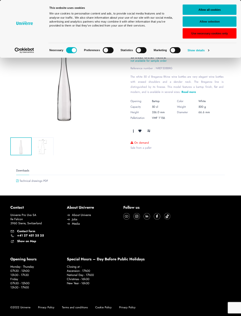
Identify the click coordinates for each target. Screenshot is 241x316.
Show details (196, 50)
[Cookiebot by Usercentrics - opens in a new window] (24, 50)
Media (76, 224)
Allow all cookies (209, 9)
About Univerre (81, 215)
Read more (189, 92)
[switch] (108, 50)
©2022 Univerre (20, 307)
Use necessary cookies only (209, 33)
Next (33, 131)
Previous (19, 131)
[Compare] (149, 131)
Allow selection (210, 21)
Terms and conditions (75, 307)
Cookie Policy (103, 307)
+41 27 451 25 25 (30, 235)
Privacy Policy (46, 307)
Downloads (22, 171)
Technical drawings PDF (34, 181)
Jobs (74, 219)
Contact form (26, 231)
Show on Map (26, 241)
